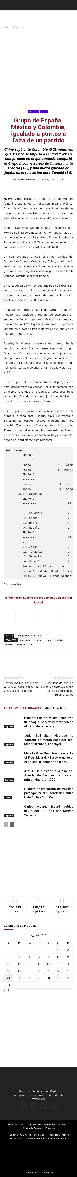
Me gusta (15, 899)
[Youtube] (53, 1105)
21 (48, 971)
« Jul (6, 990)
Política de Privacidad (55, 1124)
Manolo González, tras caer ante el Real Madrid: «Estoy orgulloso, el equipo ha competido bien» (48, 757)
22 (57, 971)
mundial (21, 644)
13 (39, 964)
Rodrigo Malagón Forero (29, 635)
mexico (9, 644)
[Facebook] (23, 1105)
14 (48, 964)
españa (37, 640)
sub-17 (32, 644)
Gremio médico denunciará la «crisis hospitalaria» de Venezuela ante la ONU (21, 686)
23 (68, 971)
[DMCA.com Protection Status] (38, 1167)
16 (68, 964)
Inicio (6, 27)
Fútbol (44, 111)
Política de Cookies (32, 1128)
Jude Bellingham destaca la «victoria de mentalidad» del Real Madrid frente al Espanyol (48, 740)
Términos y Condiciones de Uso (24, 1124)
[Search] (72, 5)
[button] (6, 5)
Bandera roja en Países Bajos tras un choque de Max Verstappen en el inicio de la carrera (48, 722)
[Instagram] (33, 1105)
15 (57, 964)
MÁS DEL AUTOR (55, 708)
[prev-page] (6, 824)
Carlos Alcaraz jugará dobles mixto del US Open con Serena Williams (48, 811)
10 (8, 964)
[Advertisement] (38, 69)
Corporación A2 (58, 1138)
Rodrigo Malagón (26, 179)
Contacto (50, 1128)
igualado (59, 640)
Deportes (18, 27)
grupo (48, 640)
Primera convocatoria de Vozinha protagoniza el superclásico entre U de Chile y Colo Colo (48, 793)
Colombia (25, 640)
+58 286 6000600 (44, 1172)
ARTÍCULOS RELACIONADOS (22, 708)
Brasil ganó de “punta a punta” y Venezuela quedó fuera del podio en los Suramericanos (57, 688)
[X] (43, 1105)
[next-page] (12, 824)
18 (19, 971)
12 (29, 964)
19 (29, 971)
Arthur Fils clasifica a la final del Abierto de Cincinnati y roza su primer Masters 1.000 (48, 775)
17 (8, 971)
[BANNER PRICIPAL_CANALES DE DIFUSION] (38, 16)
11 (19, 964)
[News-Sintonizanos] (32, 887)
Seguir (38, 899)
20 (39, 971)
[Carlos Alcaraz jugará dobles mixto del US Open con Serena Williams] (13, 811)
